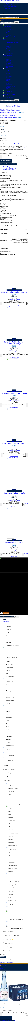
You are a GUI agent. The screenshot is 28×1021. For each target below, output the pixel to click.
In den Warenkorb (6, 1018)
